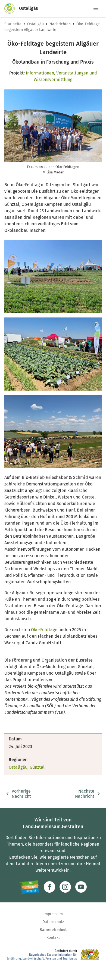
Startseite (12, 24)
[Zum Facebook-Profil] (49, 887)
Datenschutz (53, 922)
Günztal (37, 767)
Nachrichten (60, 24)
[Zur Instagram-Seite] (65, 887)
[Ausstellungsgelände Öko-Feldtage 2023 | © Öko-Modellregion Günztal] (53, 276)
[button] (96, 8)
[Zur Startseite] (11, 8)
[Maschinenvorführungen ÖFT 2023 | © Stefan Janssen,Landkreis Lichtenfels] (53, 431)
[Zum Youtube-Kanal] (81, 887)
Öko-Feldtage (44, 629)
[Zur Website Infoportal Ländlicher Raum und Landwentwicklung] (29, 887)
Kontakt (53, 937)
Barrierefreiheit (53, 929)
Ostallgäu (35, 24)
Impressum (53, 914)
